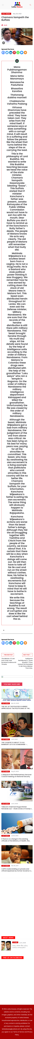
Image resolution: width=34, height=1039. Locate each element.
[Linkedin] (10, 52)
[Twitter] (7, 52)
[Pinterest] (14, 52)
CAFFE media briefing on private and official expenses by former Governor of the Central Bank (16, 871)
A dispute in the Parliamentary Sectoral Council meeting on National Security (16, 776)
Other (15, 942)
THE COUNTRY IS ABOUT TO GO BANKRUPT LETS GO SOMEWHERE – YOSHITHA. (14, 744)
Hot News (6, 14)
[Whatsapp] (18, 52)
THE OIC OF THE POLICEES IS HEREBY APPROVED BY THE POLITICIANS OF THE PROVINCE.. (15, 708)
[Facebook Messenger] (21, 52)
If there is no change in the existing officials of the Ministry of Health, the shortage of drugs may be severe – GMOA (15, 842)
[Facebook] (3, 52)
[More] (25, 52)
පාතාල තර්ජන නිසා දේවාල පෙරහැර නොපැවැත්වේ (20, 946)
